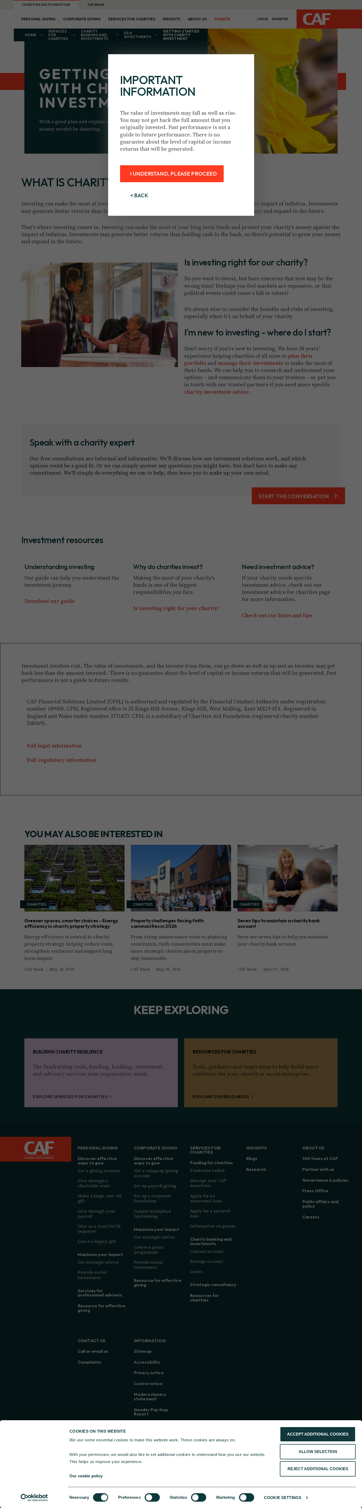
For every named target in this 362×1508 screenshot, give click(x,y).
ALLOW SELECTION (318, 1451)
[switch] (152, 1497)
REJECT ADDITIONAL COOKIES (318, 1468)
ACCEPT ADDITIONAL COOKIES (317, 1434)
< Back (139, 195)
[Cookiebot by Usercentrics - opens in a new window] (34, 1498)
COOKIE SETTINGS (282, 1497)
